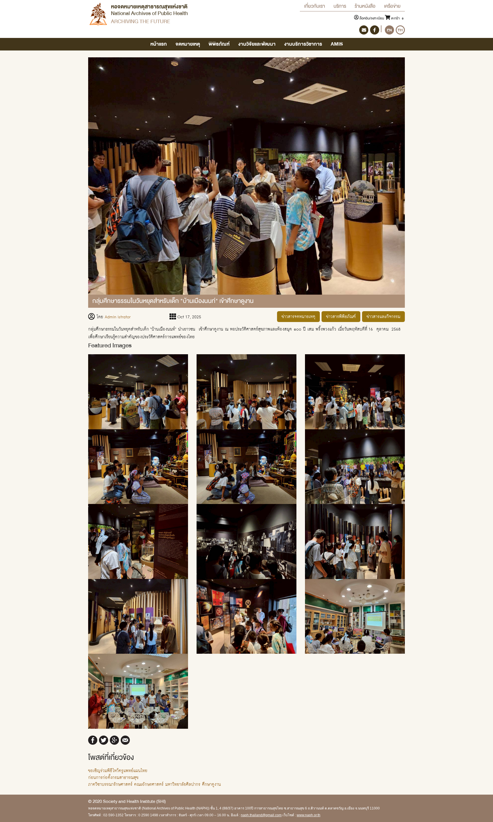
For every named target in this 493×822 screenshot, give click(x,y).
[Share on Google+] (114, 739)
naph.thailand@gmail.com (261, 815)
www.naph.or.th (308, 815)
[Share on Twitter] (103, 739)
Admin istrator (118, 317)
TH (400, 30)
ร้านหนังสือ (365, 6)
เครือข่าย (392, 6)
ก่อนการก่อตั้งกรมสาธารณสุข (113, 777)
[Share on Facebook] (92, 739)
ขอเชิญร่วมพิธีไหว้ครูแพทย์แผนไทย (117, 770)
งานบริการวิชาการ (303, 44)
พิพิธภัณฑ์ (219, 44)
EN (389, 30)
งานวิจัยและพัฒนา (257, 44)
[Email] (125, 739)
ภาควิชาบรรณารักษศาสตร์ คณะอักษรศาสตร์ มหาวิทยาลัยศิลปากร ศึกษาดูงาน (154, 784)
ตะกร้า (396, 18)
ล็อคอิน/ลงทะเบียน (372, 18)
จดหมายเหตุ (187, 44)
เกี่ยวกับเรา (314, 6)
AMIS (337, 44)
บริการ (340, 6)
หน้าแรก (158, 44)
